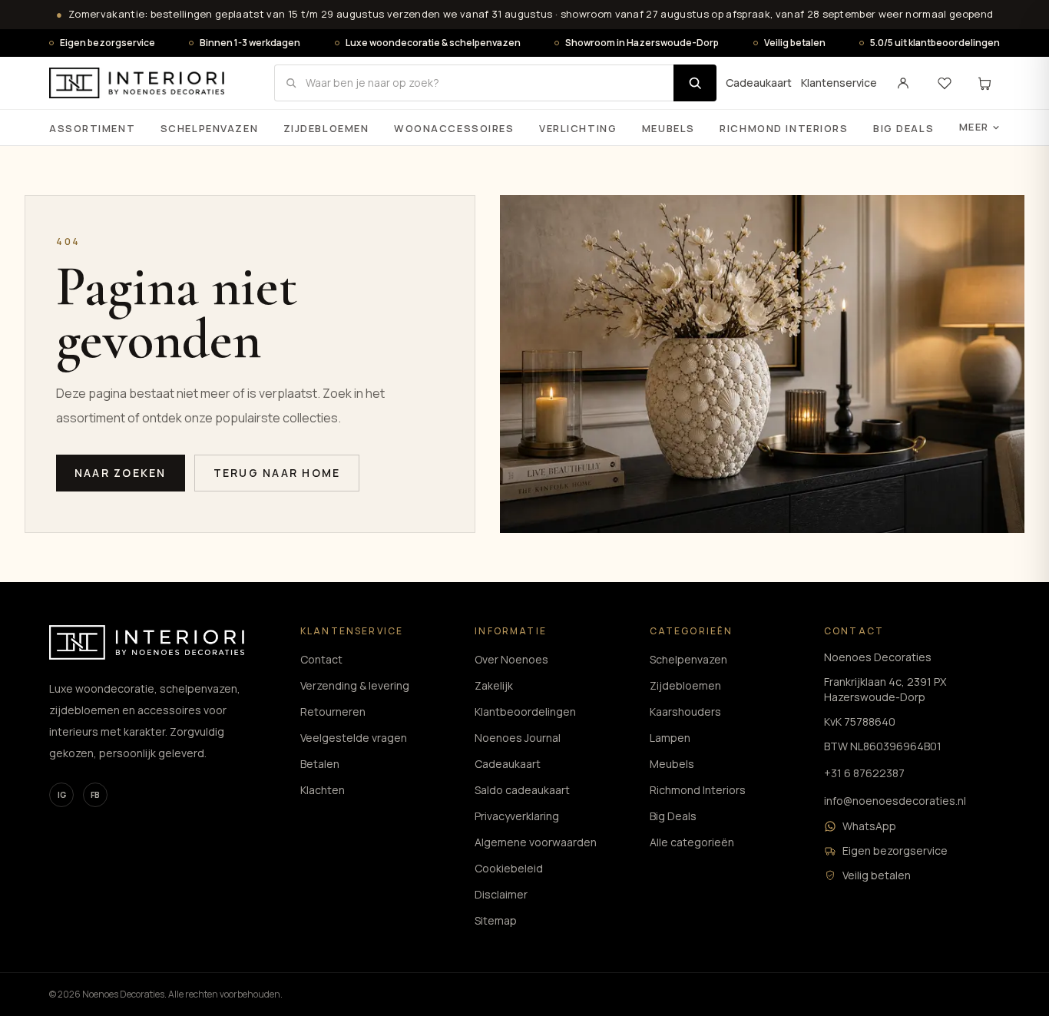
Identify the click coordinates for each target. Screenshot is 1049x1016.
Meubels (668, 128)
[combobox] (473, 83)
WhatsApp (869, 826)
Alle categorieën (692, 842)
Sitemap (496, 920)
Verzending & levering (354, 685)
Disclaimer (501, 894)
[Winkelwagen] (984, 83)
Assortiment (92, 128)
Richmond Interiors (784, 128)
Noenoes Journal (518, 737)
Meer (974, 127)
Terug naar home (277, 472)
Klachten (322, 790)
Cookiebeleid (509, 868)
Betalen (319, 763)
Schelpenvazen (209, 128)
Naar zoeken (120, 472)
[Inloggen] (903, 83)
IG (62, 794)
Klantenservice (839, 82)
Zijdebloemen (326, 128)
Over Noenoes (511, 659)
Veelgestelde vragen (353, 737)
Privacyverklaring (517, 816)
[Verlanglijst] (944, 83)
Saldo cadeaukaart (522, 790)
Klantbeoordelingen (525, 711)
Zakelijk (494, 685)
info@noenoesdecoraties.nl (895, 800)
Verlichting (578, 128)
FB (95, 794)
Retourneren (333, 711)
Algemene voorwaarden (536, 842)
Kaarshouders (685, 711)
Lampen (670, 737)
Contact (321, 659)
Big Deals (903, 128)
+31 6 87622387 (864, 773)
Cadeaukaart (759, 82)
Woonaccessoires (454, 128)
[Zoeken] (694, 83)
